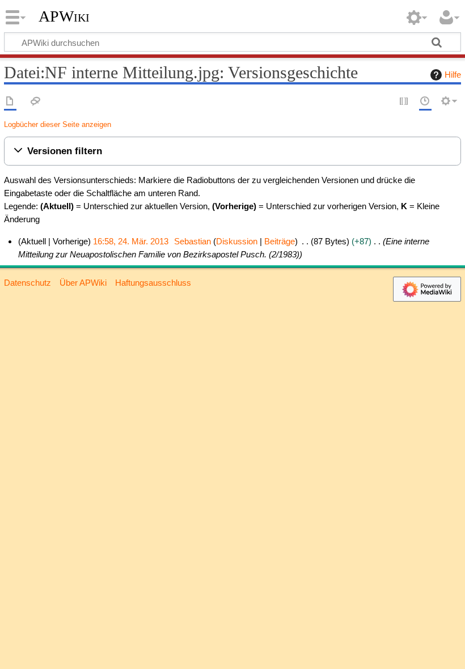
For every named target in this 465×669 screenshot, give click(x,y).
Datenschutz (27, 282)
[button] (232, 151)
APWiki (64, 16)
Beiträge (279, 241)
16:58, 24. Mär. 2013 (130, 241)
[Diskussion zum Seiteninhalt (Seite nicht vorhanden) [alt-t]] (35, 101)
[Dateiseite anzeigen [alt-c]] (10, 101)
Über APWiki (83, 282)
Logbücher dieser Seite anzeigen (57, 124)
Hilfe (453, 74)
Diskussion (236, 241)
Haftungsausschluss (153, 282)
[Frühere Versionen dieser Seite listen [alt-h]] (425, 101)
